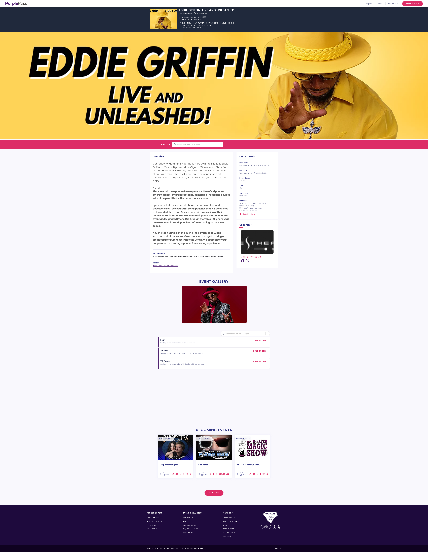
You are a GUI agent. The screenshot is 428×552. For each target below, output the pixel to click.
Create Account (412, 3)
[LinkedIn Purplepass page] (270, 527)
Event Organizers (231, 521)
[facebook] (242, 261)
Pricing (186, 521)
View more (214, 493)
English (276, 548)
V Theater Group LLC (251, 257)
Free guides (228, 529)
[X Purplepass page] (266, 527)
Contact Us (228, 536)
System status (230, 532)
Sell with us (393, 3)
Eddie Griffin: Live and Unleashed (165, 266)
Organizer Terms (190, 529)
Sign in (369, 3)
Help (380, 3)
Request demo (190, 525)
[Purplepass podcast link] (274, 527)
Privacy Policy (153, 525)
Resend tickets (153, 518)
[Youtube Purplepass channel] (278, 527)
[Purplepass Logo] (16, 4)
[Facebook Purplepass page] (261, 527)
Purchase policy (154, 521)
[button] (208, 25)
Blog (225, 525)
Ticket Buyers (229, 518)
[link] (257, 214)
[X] (247, 261)
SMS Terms (152, 529)
